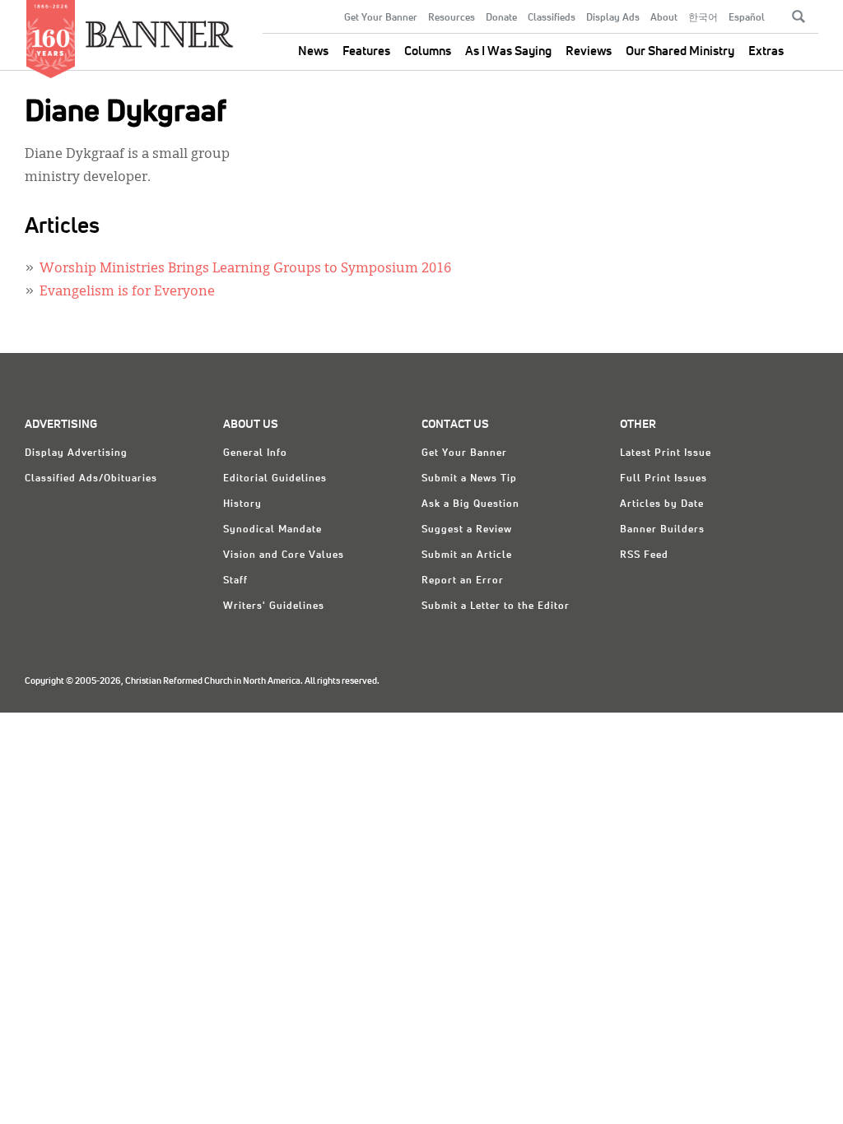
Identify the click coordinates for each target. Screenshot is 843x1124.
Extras (766, 51)
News (313, 51)
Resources (451, 18)
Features (366, 51)
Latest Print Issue (665, 453)
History (242, 504)
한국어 (703, 18)
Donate (501, 18)
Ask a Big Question (470, 504)
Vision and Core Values (283, 555)
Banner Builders (662, 530)
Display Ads (613, 18)
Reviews (589, 51)
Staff (235, 581)
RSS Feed (644, 555)
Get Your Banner (380, 18)
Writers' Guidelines (273, 606)
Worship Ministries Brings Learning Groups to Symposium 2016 (245, 269)
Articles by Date (662, 504)
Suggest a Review (467, 530)
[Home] (160, 27)
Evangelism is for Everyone (127, 292)
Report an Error (463, 581)
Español (747, 18)
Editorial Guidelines (275, 479)
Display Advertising (76, 453)
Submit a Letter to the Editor (496, 606)
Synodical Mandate (272, 530)
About (664, 18)
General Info (255, 453)
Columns (427, 51)
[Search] (798, 16)
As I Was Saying (508, 51)
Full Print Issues (663, 479)
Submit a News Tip (469, 479)
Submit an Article (467, 555)
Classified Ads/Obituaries (91, 479)
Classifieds (551, 18)
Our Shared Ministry (680, 51)
